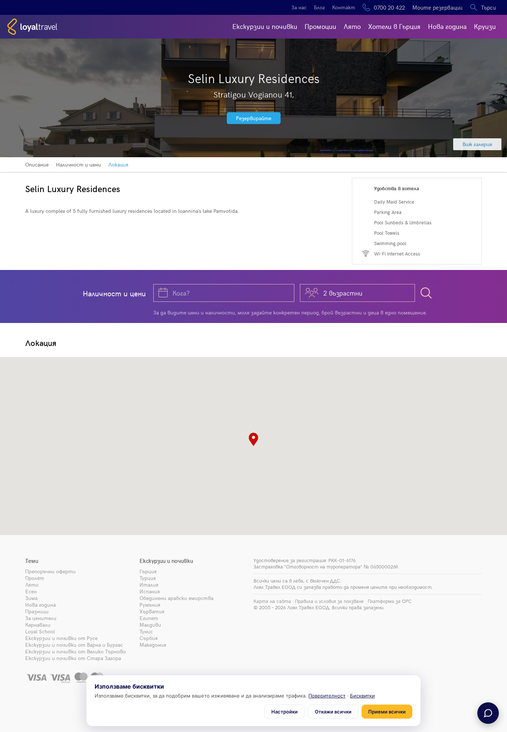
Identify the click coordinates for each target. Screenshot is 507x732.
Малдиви (150, 624)
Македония (153, 644)
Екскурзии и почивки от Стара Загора (73, 658)
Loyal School (40, 631)
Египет (149, 617)
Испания (150, 591)
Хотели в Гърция (394, 26)
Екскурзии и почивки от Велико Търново (75, 651)
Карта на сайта (272, 601)
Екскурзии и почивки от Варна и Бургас (74, 644)
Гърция (148, 571)
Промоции (320, 26)
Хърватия (152, 611)
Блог (319, 7)
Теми (31, 560)
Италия (149, 584)
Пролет (34, 577)
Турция (148, 577)
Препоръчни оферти (50, 571)
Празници (37, 611)
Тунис (146, 631)
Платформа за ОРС (390, 601)
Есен (31, 591)
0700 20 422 (389, 7)
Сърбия (149, 638)
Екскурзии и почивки (264, 26)
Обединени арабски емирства (176, 597)
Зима (31, 597)
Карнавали (37, 624)
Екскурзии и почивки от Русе (61, 638)
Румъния (150, 604)
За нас (299, 7)
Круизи (485, 26)
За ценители (40, 617)
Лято (352, 26)
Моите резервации (437, 7)
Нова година (447, 26)
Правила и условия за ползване (329, 601)
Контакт (343, 7)
